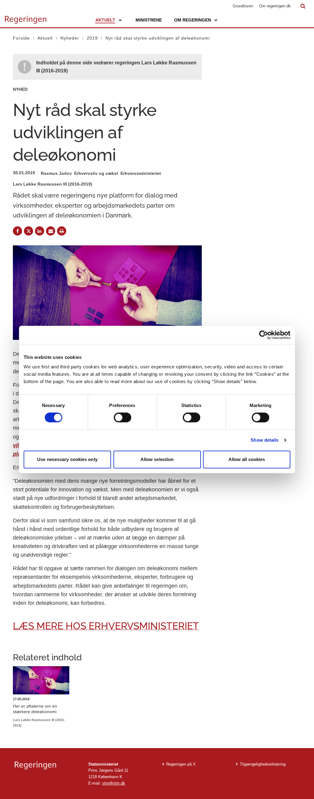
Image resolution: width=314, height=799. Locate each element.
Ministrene (149, 19)
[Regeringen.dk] (46, 765)
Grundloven (243, 6)
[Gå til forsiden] (25, 17)
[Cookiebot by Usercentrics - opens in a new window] (263, 335)
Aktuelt (105, 19)
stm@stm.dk (113, 783)
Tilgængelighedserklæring (262, 764)
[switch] (122, 417)
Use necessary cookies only (67, 459)
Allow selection (157, 459)
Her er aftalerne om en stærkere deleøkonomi (35, 709)
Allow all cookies (246, 459)
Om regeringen (192, 19)
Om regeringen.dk (275, 6)
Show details (264, 440)
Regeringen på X (181, 764)
